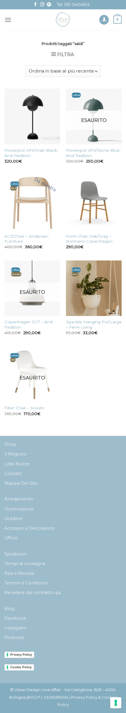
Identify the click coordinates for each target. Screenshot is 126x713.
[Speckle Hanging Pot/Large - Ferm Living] (94, 288)
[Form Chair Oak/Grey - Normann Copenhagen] (94, 202)
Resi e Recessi (19, 573)
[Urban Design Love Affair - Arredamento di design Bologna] (63, 19)
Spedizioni (15, 554)
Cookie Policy (21, 667)
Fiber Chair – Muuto (24, 407)
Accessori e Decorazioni (29, 528)
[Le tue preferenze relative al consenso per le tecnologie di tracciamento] (115, 702)
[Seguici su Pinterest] (49, 4)
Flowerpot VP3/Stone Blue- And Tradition (93, 153)
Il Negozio (15, 454)
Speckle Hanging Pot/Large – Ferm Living (94, 324)
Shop (10, 444)
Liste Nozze (16, 464)
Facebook (15, 618)
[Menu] (7, 20)
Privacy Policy (21, 654)
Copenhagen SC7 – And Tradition (28, 324)
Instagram (15, 628)
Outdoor (13, 518)
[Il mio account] (104, 20)
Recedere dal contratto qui (32, 592)
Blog (9, 608)
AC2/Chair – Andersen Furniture (26, 239)
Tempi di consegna (24, 563)
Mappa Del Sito (21, 483)
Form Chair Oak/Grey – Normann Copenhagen (89, 239)
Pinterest (14, 637)
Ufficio (11, 538)
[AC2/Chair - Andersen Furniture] (32, 202)
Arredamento (18, 499)
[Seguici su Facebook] (35, 4)
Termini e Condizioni (26, 583)
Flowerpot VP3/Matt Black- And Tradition (31, 153)
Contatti (13, 473)
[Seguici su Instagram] (42, 4)
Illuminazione (18, 509)
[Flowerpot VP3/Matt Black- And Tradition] (32, 116)
